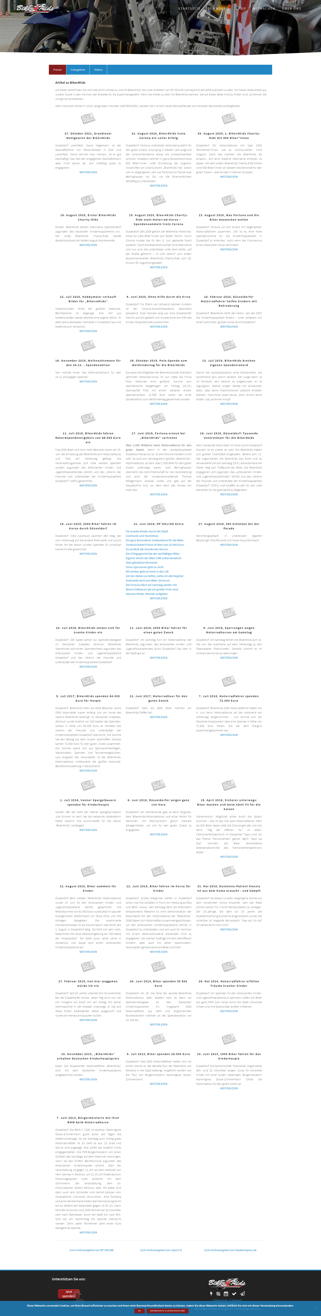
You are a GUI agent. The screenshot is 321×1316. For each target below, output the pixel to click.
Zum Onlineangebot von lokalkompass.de (230, 1250)
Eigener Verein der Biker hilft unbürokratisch (153, 558)
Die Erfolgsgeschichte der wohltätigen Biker (153, 553)
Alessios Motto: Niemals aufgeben (147, 594)
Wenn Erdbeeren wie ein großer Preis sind (152, 589)
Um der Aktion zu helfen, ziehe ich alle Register (155, 576)
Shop (241, 8)
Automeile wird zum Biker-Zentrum (148, 580)
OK (139, 1311)
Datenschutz (220, 1300)
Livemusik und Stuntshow (142, 536)
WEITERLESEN (88, 172)
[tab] (57, 70)
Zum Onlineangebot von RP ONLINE (91, 1250)
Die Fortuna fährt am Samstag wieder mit (151, 585)
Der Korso (218, 8)
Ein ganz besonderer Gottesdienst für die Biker (155, 540)
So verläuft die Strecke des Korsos (147, 549)
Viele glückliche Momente (141, 562)
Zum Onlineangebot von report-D (161, 1250)
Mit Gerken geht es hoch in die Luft (147, 571)
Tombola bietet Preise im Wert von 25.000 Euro (155, 544)
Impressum (235, 1300)
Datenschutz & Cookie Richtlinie (167, 1311)
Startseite (189, 8)
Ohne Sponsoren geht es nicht (144, 567)
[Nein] (316, 1308)
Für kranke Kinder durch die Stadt (147, 531)
